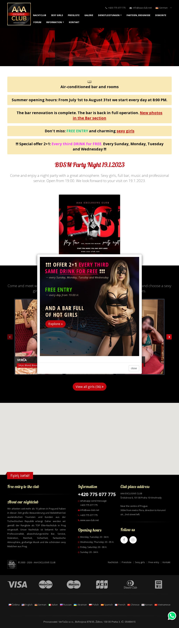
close (134, 368)
